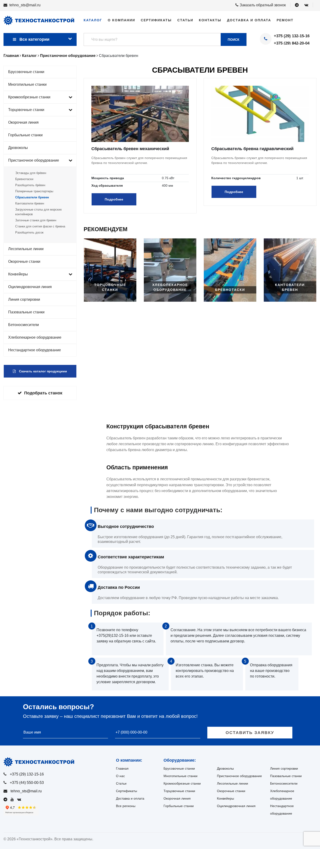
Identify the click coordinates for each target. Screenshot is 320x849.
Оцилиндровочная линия (30, 287)
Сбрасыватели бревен (32, 197)
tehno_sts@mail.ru (25, 5)
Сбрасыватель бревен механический (130, 148)
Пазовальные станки (26, 312)
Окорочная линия (23, 122)
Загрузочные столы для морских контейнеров (38, 212)
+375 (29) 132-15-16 (291, 36)
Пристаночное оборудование (33, 160)
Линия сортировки (24, 299)
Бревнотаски (24, 179)
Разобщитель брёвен (30, 185)
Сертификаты (156, 20)
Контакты (210, 20)
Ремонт (285, 20)
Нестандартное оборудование (34, 350)
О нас (120, 776)
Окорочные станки (24, 261)
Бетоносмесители (23, 325)
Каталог (93, 20)
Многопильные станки (27, 84)
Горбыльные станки (25, 135)
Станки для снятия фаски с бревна (40, 226)
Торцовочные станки (26, 110)
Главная (122, 768)
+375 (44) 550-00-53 (27, 783)
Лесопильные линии (26, 249)
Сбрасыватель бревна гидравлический (252, 148)
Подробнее (114, 199)
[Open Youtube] (13, 799)
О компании (121, 20)
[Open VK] (306, 5)
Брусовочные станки (26, 72)
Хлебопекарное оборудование (34, 337)
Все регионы (125, 806)
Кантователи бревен (29, 203)
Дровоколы (18, 148)
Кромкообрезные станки (29, 97)
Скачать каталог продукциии (42, 371)
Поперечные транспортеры (34, 191)
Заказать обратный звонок (263, 5)
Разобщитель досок (29, 232)
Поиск (233, 39)
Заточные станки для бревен (35, 220)
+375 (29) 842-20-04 (291, 43)
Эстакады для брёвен (30, 173)
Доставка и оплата (249, 20)
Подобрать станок (43, 393)
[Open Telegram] (297, 5)
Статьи (185, 20)
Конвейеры (18, 274)
